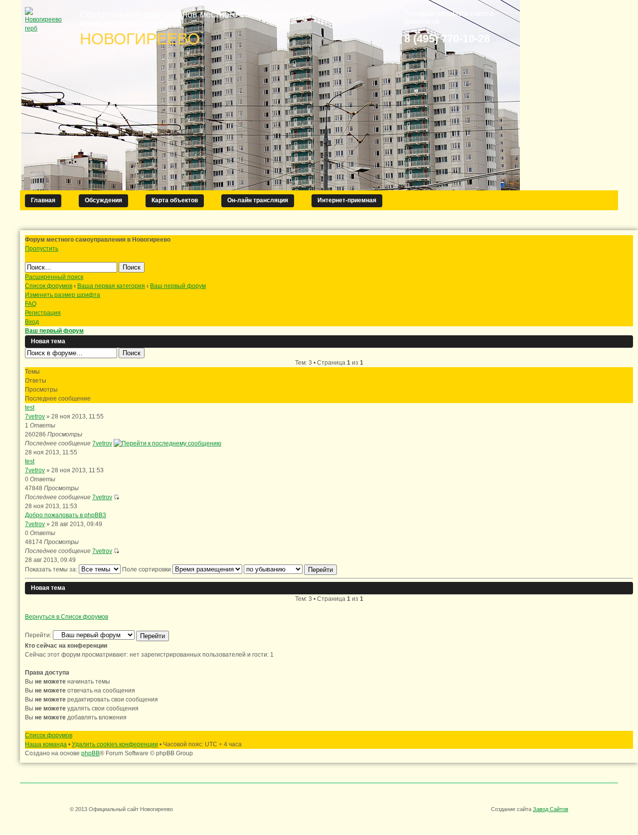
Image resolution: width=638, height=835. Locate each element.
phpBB (90, 753)
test (29, 407)
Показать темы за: (52, 569)
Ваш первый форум (178, 285)
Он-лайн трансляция (257, 200)
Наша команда (46, 744)
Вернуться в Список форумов (66, 616)
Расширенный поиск (54, 277)
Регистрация (43, 312)
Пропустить (41, 248)
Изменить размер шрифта (62, 294)
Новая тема (48, 341)
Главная (43, 200)
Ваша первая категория (111, 285)
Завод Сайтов (550, 809)
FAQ (30, 303)
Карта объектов (175, 200)
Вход (32, 321)
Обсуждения (103, 200)
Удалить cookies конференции (115, 744)
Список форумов (48, 285)
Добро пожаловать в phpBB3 (65, 515)
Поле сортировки (147, 569)
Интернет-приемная (347, 200)
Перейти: (38, 635)
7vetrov (35, 416)
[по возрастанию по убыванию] (290, 569)
